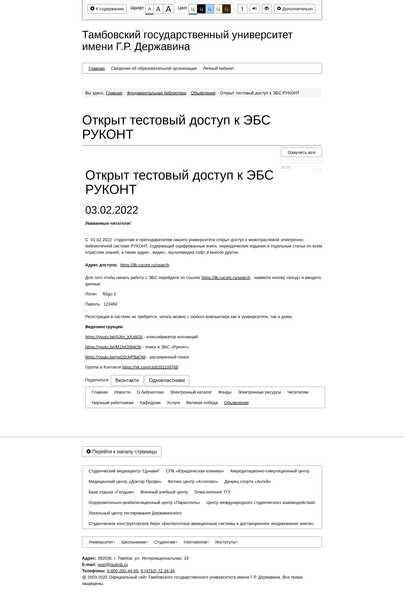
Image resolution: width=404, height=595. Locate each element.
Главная (114, 93)
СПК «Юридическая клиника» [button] (195, 471)
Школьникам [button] (133, 542)
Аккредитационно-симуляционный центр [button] (269, 471)
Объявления (203, 93)
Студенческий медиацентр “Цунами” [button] (124, 471)
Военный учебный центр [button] (164, 492)
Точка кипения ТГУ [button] (212, 492)
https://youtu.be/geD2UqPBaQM (115, 357)
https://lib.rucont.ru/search (144, 265)
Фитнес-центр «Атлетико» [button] (193, 481)
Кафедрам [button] (150, 402)
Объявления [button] (236, 402)
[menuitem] (96, 68)
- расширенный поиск (138, 357)
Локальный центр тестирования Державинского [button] (135, 513)
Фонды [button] (224, 392)
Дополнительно (297, 9)
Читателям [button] (297, 392)
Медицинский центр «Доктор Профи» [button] (125, 481)
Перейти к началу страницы (124, 451)
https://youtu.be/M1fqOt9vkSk (113, 347)
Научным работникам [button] (113, 402)
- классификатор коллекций (141, 337)
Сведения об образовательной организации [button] (154, 68)
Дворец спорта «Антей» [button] (247, 481)
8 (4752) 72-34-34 (158, 571)
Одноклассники (167, 380)
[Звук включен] (254, 8)
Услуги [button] (173, 402)
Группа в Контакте (131, 367)
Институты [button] (225, 542)
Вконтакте (127, 380)
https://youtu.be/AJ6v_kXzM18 (113, 337)
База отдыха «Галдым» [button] (111, 492)
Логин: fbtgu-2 (101, 294)
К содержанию (109, 9)
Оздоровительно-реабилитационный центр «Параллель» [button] (144, 502)
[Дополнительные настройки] (267, 8)
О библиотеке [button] (150, 392)
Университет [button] (101, 542)
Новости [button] (122, 392)
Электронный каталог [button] (191, 392)
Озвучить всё (301, 152)
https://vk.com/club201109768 (150, 367)
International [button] (195, 542)
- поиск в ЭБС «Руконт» (137, 347)
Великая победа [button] (202, 402)
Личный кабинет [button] (218, 68)
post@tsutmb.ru (113, 564)
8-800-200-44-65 (122, 571)
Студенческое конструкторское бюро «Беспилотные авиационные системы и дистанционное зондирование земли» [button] (201, 523)
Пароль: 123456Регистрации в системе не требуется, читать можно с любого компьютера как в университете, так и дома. (189, 310)
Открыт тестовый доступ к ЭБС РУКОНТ (259, 93)
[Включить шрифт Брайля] (242, 8)
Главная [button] (97, 68)
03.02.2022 (111, 210)
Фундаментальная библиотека (156, 93)
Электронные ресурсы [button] (259, 392)
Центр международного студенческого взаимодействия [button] (260, 502)
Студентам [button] (164, 542)
